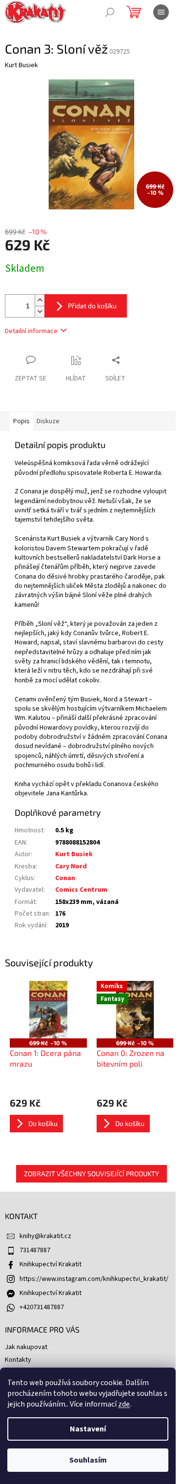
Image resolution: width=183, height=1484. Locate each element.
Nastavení (88, 1429)
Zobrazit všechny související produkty (91, 1173)
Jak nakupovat (26, 1347)
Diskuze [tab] (48, 421)
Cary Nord (71, 866)
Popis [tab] (21, 421)
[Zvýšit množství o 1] (39, 300)
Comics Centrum (81, 890)
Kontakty (18, 1360)
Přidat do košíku (92, 305)
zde (124, 1404)
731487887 (35, 1250)
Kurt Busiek (74, 854)
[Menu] (161, 12)
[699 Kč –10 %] (48, 1009)
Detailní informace (31, 331)
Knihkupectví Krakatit (50, 1264)
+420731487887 (42, 1307)
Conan (65, 878)
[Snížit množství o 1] (39, 311)
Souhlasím (88, 1460)
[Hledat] (110, 12)
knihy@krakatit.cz (45, 1236)
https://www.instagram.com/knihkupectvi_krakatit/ (94, 1279)
